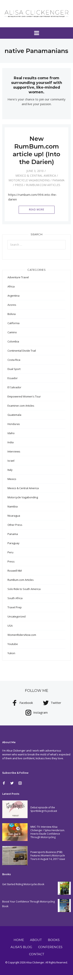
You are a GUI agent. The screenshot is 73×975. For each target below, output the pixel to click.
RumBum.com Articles (43, 185)
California (13, 323)
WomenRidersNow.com (22, 635)
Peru (10, 552)
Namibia (13, 506)
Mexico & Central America (35, 175)
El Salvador (14, 387)
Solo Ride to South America (24, 589)
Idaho (11, 433)
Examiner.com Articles (21, 405)
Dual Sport (14, 369)
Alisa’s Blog (21, 947)
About (36, 940)
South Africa (15, 598)
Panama (58, 180)
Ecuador (13, 378)
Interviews (14, 451)
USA (10, 625)
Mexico (12, 479)
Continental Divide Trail (22, 350)
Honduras (14, 424)
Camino (12, 332)
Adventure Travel (18, 277)
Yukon (11, 653)
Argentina (13, 295)
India (11, 442)
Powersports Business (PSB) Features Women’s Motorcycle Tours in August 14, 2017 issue (47, 855)
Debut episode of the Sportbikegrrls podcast (43, 809)
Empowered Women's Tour (24, 396)
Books (54, 940)
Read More (36, 209)
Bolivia (12, 314)
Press (19, 185)
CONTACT (36, 954)
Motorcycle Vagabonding (29, 180)
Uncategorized (17, 616)
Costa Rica (14, 360)
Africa (11, 286)
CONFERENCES (50, 947)
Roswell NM (15, 570)
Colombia (13, 341)
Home (19, 940)
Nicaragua (14, 515)
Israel (11, 460)
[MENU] (36, 33)
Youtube (13, 644)
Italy (10, 470)
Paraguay (13, 543)
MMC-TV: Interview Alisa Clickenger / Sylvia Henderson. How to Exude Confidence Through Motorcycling (47, 832)
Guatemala (14, 415)
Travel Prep (15, 607)
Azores (12, 305)
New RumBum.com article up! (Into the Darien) (36, 150)
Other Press (15, 525)
